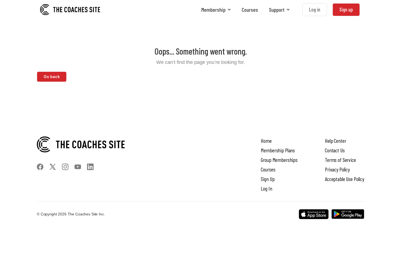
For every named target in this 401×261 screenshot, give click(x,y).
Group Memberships (279, 159)
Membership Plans (278, 150)
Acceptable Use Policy (344, 179)
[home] (70, 9)
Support (277, 9)
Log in (314, 9)
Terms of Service (340, 159)
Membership (213, 9)
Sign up (346, 9)
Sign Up (267, 179)
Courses (250, 9)
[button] (216, 9)
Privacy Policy (337, 169)
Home (266, 140)
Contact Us (335, 150)
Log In (266, 188)
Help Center (335, 140)
